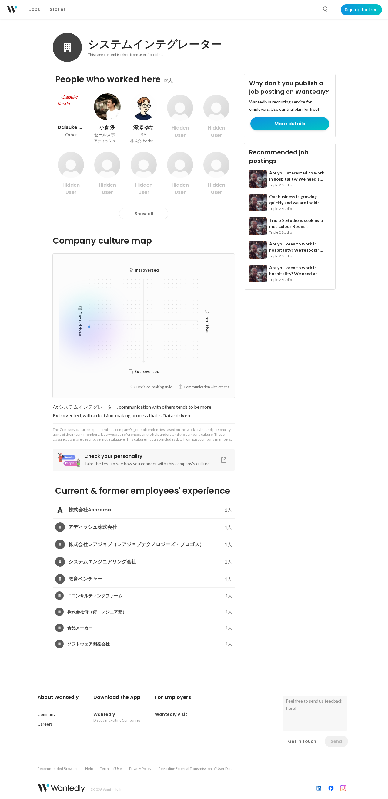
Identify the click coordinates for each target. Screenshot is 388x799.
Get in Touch (302, 741)
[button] (58, 697)
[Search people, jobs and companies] (325, 9)
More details (289, 123)
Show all (144, 214)
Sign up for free (361, 10)
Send (336, 741)
